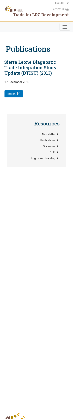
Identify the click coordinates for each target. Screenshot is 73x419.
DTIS (52, 152)
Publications (47, 140)
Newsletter (48, 134)
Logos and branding (43, 158)
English (11, 94)
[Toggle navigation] (65, 27)
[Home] (13, 9)
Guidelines (49, 146)
